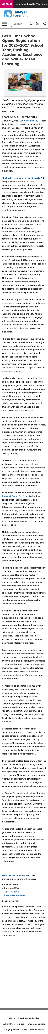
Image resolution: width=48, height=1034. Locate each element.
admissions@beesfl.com (13, 895)
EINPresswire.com (28, 120)
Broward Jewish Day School (16, 496)
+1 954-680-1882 (10, 891)
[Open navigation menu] (4, 23)
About (12, 1018)
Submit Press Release (13, 1024)
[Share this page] (44, 23)
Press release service (12, 875)
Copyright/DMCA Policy (16, 1029)
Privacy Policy (37, 1029)
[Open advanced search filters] (37, 24)
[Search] (31, 24)
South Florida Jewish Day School (22, 178)
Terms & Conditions (35, 1024)
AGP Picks (7, 4)
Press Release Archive (28, 1018)
